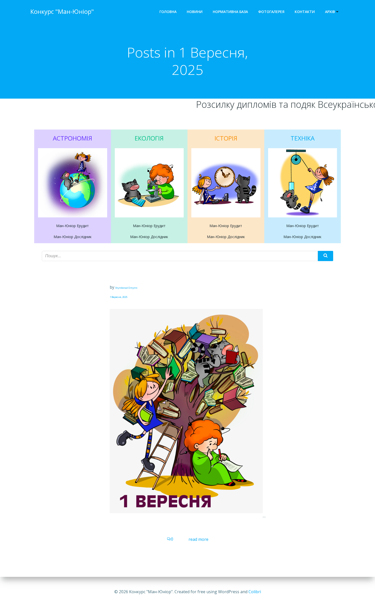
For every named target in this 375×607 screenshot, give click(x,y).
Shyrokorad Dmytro (126, 287)
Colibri (254, 591)
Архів (330, 11)
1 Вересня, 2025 (118, 297)
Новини (195, 11)
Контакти (305, 11)
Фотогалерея (271, 11)
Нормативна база (230, 11)
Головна (168, 11)
